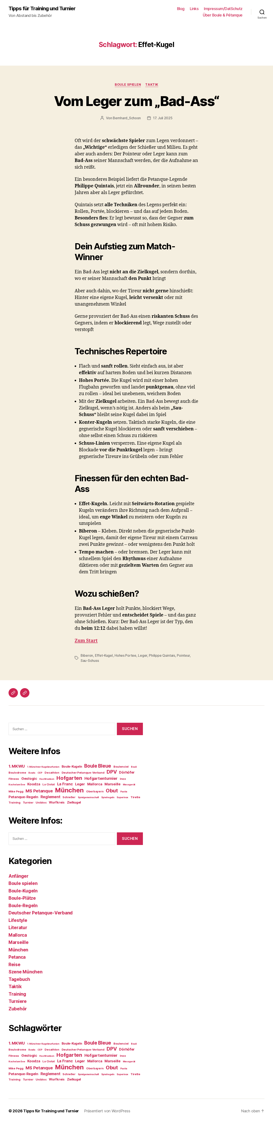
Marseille (113, 784)
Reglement (50, 797)
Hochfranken (46, 779)
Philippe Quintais (162, 655)
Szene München (25, 971)
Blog (180, 8)
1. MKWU (17, 766)
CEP (40, 772)
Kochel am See (17, 784)
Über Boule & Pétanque (223, 15)
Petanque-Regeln (23, 797)
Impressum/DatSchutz (223, 8)
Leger (142, 655)
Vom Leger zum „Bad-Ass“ (136, 101)
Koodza (33, 784)
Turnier (28, 802)
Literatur (18, 927)
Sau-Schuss (90, 660)
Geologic (29, 778)
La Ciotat (48, 784)
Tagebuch (19, 979)
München (69, 790)
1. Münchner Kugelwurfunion (43, 766)
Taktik (151, 85)
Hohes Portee (125, 655)
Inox (123, 778)
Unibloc (41, 802)
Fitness (14, 778)
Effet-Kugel (104, 655)
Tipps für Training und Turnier (42, 8)
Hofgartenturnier (101, 778)
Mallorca (94, 784)
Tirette (135, 797)
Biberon (87, 655)
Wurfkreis (57, 802)
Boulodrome (17, 772)
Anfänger (19, 876)
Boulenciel (121, 766)
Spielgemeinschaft (88, 797)
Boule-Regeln (23, 905)
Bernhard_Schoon (127, 118)
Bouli (134, 766)
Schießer (69, 797)
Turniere (18, 1001)
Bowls (31, 772)
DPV (112, 772)
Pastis (123, 791)
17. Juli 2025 (163, 118)
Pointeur (183, 655)
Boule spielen (128, 85)
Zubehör (18, 1008)
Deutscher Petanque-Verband (83, 772)
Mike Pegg (16, 791)
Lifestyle (18, 920)
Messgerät (129, 784)
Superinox (122, 797)
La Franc (65, 784)
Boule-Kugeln (72, 766)
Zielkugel (74, 802)
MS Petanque (39, 790)
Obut (112, 790)
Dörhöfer (127, 772)
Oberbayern (94, 791)
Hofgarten (69, 778)
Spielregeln (107, 797)
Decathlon (52, 772)
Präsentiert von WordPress (107, 1111)
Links (194, 8)
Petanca (17, 957)
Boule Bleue (97, 766)
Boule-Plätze (22, 898)
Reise (14, 964)
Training (14, 802)
